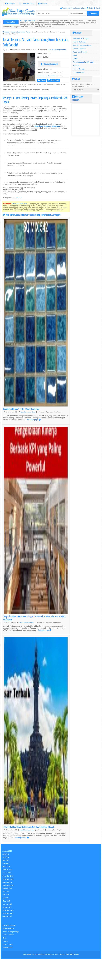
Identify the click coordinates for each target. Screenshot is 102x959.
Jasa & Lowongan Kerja (20, 32)
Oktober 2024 (7, 917)
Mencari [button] (93, 13)
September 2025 (8, 885)
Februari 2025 (7, 904)
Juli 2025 (5, 892)
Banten (19, 197)
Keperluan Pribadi (80, 52)
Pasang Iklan (11, 22)
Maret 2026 (6, 867)
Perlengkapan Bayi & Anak (83, 62)
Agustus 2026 (7, 851)
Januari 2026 (6, 873)
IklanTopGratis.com (27, 21)
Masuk (97, 8)
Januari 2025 (6, 907)
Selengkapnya (34, 420)
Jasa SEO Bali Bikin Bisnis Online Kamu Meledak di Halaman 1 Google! (29, 826)
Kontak (42, 3)
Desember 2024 (7, 910)
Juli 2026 (5, 854)
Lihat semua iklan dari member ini (47, 76)
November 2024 (7, 913)
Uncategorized (78, 72)
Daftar (90, 8)
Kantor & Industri (79, 49)
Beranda (10, 3)
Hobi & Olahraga (79, 42)
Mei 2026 (5, 860)
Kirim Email (53, 80)
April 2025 (5, 898)
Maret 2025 (6, 901)
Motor (75, 59)
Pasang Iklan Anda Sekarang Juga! (73, 8)
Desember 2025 (7, 876)
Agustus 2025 (7, 888)
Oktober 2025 (7, 882)
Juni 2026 (5, 857)
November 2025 (7, 879)
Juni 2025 (5, 895)
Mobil (75, 55)
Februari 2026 (7, 870)
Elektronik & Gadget (80, 38)
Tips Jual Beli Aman (26, 3)
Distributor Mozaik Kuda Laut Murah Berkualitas (21, 408)
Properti (76, 65)
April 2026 (5, 863)
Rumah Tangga (79, 69)
